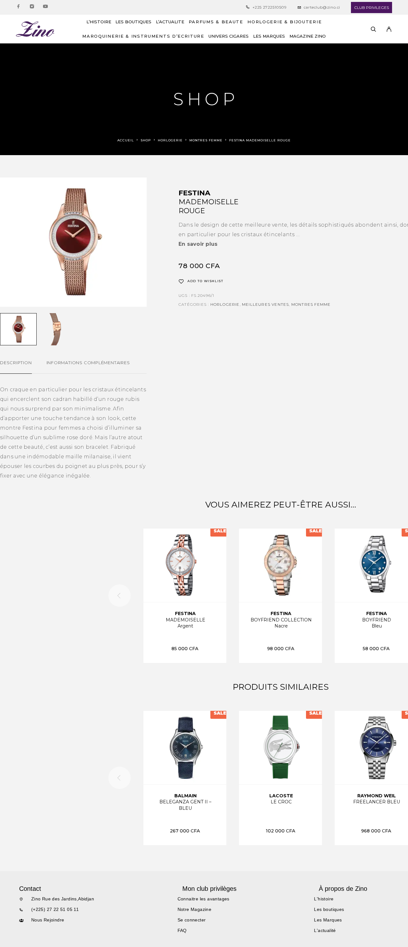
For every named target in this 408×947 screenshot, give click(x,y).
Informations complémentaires (88, 362)
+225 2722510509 (269, 7)
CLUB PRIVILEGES (371, 7)
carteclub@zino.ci (322, 7)
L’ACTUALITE (170, 21)
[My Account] (389, 29)
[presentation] (119, 595)
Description (16, 362)
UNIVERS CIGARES (228, 36)
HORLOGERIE (170, 140)
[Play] (18, 329)
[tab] (16, 367)
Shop (146, 140)
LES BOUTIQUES (133, 21)
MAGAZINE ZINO (307, 36)
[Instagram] (31, 7)
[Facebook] (18, 7)
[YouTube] (45, 7)
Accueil (125, 140)
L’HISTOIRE (98, 21)
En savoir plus (197, 244)
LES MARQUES (269, 36)
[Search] (373, 29)
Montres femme (205, 140)
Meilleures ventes (265, 304)
